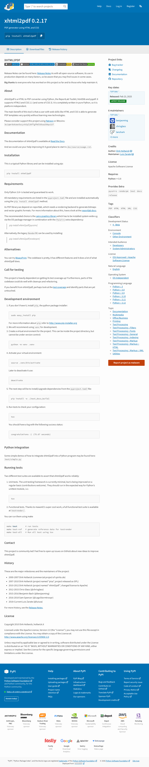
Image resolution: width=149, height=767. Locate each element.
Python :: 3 (118, 286)
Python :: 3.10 (119, 296)
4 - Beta (116, 224)
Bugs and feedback (107, 682)
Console (117, 233)
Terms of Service (131, 678)
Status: (18, 692)
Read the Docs (57, 141)
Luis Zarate (125, 154)
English (116, 269)
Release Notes (44, 73)
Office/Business (120, 318)
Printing (116, 321)
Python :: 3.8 (119, 289)
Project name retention (54, 691)
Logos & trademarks (82, 692)
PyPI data (114, 91)
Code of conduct (131, 686)
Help (99, 6)
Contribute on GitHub (105, 687)
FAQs (50, 696)
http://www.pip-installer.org (63, 323)
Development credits (108, 700)
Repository (117, 79)
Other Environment (122, 236)
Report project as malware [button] (126, 362)
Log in (119, 6)
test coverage (59, 287)
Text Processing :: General (125, 334)
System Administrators (124, 248)
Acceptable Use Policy (130, 695)
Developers (118, 245)
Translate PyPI (105, 692)
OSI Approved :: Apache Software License (124, 259)
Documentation (119, 74)
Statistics (77, 688)
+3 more (114, 137)
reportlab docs (89, 210)
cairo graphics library (46, 216)
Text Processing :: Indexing (125, 337)
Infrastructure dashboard (79, 684)
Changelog (117, 69)
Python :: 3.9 (119, 293)
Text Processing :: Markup (125, 340)
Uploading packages (57, 682)
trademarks (63, 761)
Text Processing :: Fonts (124, 331)
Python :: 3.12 (119, 303)
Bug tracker (117, 65)
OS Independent (121, 278)
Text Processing (120, 324)
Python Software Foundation (17, 680)
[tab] (14, 49)
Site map (136, 761)
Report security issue (133, 682)
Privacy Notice (130, 689)
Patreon (50, 121)
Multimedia (118, 314)
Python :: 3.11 (119, 299)
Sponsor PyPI (104, 696)
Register (131, 6)
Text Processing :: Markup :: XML (128, 350)
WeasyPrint (20, 257)
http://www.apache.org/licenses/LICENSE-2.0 (26, 637)
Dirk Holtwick (122, 151)
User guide (52, 686)
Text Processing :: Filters (124, 327)
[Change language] (141, 6)
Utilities (116, 353)
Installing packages (56, 678)
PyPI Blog (77, 678)
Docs (108, 6)
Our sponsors (79, 696)
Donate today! (11, 698)
